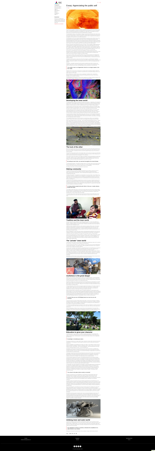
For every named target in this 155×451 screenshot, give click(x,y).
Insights (55, 9)
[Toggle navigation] (100, 2)
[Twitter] (74, 433)
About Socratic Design (57, 6)
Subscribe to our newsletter (58, 23)
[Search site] (97, 2)
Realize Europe (56, 10)
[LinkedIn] (76, 433)
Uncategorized (56, 13)
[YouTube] (76, 446)
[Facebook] (72, 433)
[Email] (70, 433)
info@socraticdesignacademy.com (26, 439)
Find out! (129, 439)
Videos (55, 14)
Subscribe (77, 439)
